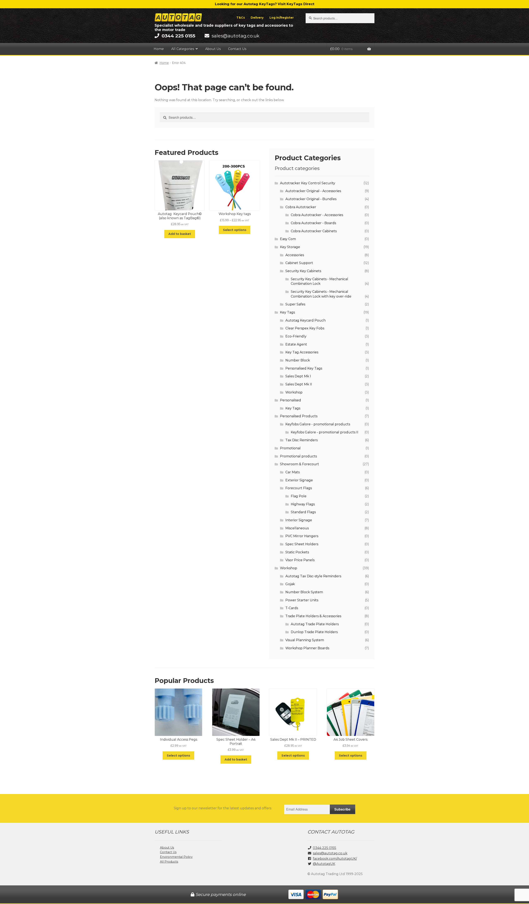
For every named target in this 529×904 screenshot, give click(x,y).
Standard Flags (303, 512)
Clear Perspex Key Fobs (304, 328)
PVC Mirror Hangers (301, 536)
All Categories (182, 49)
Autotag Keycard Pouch (305, 320)
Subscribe (342, 809)
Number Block (297, 360)
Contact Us (237, 49)
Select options (234, 230)
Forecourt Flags (298, 488)
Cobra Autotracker (300, 207)
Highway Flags (303, 504)
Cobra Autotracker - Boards (313, 223)
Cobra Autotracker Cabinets (314, 231)
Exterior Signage (299, 480)
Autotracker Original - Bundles (310, 199)
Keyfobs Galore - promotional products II (324, 432)
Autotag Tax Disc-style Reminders (313, 576)
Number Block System (304, 592)
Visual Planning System (304, 640)
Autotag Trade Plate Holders (315, 624)
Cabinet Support (299, 263)
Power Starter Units (301, 600)
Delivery (257, 17)
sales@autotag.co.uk (330, 853)
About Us (213, 49)
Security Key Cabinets (303, 271)
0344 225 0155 (324, 848)
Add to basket (179, 234)
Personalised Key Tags (303, 368)
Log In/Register (281, 17)
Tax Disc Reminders (301, 440)
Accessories (294, 255)
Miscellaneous (297, 528)
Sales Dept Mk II (298, 384)
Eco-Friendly (295, 336)
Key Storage (290, 247)
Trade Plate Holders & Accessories (313, 616)
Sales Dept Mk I (298, 376)
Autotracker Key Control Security (307, 183)
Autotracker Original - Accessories (313, 191)
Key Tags (287, 312)
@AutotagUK (324, 864)
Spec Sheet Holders (301, 544)
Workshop (294, 392)
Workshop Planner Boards (307, 648)
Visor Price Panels (300, 560)
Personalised (290, 400)
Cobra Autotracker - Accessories (317, 215)
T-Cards (291, 608)
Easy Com (288, 239)
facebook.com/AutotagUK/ (335, 859)
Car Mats (292, 472)
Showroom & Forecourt (299, 464)
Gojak (290, 584)
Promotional (290, 448)
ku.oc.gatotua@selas (235, 36)
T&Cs (240, 17)
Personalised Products (298, 416)
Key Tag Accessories (301, 352)
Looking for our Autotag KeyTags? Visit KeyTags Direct (264, 4)
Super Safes (295, 304)
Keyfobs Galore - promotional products (317, 424)
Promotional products (298, 456)
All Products (169, 861)
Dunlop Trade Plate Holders (314, 632)
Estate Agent (296, 344)
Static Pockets (297, 552)
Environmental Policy (176, 857)
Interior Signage (298, 520)
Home (159, 49)
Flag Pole (298, 496)
